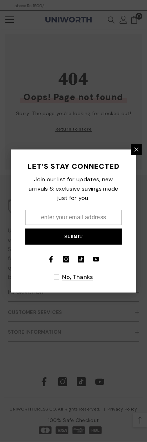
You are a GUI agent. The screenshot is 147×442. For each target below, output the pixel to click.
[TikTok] (81, 259)
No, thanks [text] (77, 277)
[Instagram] (66, 259)
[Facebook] (51, 259)
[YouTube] (95, 259)
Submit (73, 236)
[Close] (136, 149)
